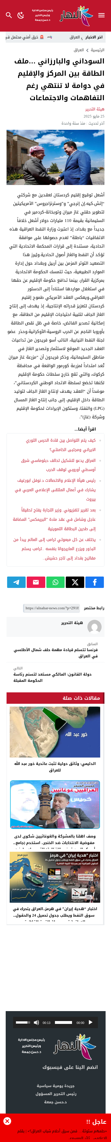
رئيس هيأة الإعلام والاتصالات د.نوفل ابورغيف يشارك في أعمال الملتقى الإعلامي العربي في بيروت (55, 490)
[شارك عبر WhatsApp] (55, 582)
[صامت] (36, 1022)
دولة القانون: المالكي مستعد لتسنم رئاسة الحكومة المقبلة (52, 674)
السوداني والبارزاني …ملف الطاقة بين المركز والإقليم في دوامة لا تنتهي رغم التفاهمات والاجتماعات (59, 80)
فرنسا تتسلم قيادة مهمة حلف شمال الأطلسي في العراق (56, 650)
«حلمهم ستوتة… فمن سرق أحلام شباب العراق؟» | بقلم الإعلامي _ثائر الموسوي (62, 1134)
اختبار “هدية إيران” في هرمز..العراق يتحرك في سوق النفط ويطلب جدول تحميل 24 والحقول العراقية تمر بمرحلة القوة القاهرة (55, 915)
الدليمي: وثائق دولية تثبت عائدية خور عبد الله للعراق (55, 767)
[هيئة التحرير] (94, 627)
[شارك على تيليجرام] (16, 582)
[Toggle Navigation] (102, 16)
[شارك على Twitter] (75, 582)
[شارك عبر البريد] (36, 582)
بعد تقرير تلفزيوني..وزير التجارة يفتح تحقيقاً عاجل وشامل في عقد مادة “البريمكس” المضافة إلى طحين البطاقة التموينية (54, 519)
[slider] (63, 1022)
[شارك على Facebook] (94, 582)
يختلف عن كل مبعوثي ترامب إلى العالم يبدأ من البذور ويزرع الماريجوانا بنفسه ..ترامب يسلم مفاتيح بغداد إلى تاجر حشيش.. (54, 549)
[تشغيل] (90, 1022)
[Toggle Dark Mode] (21, 16)
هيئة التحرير (94, 109)
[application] (55, 1022)
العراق (79, 50)
